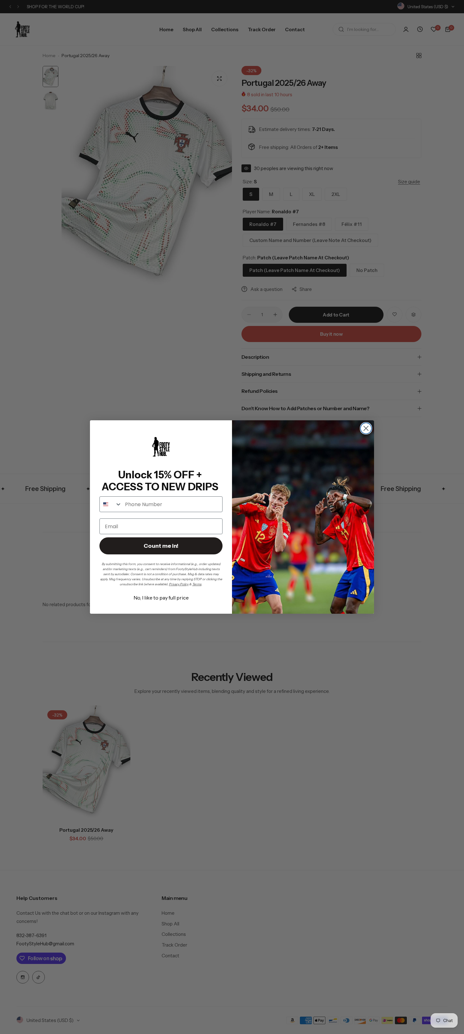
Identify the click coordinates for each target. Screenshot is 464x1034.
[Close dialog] (366, 428)
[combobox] (111, 504)
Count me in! (161, 545)
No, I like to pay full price (161, 597)
